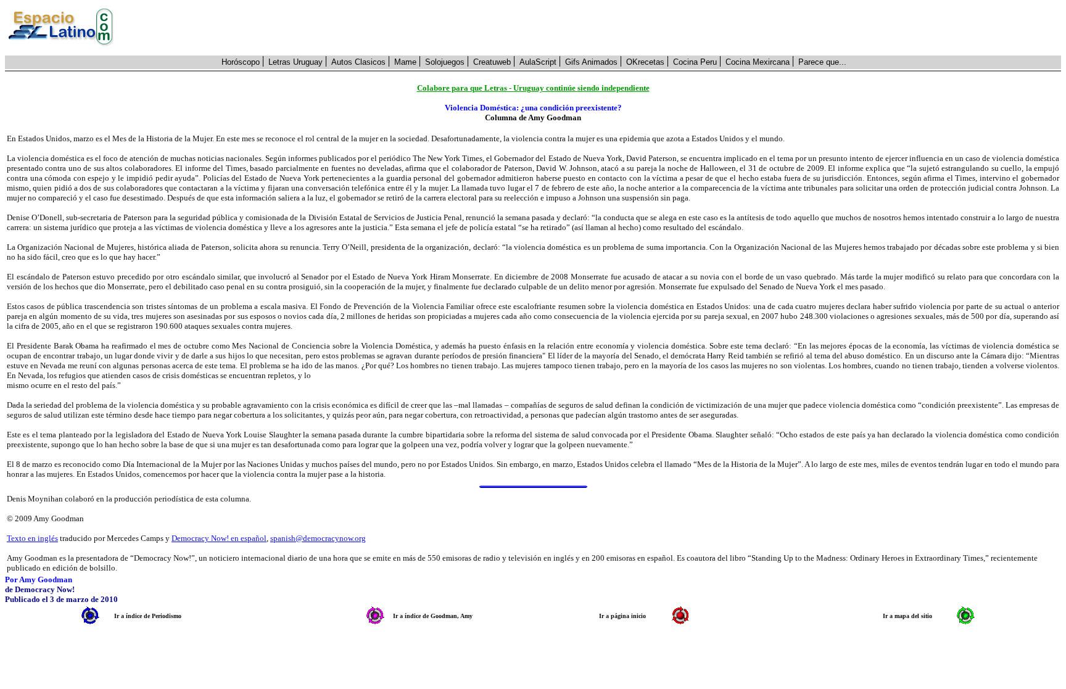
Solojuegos (445, 62)
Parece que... (822, 62)
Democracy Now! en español (218, 538)
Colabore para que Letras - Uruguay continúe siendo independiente (533, 88)
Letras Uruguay (295, 62)
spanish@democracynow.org (318, 538)
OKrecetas (645, 62)
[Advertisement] (594, 28)
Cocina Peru (695, 62)
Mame (405, 62)
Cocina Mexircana (757, 62)
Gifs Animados (591, 62)
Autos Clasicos (358, 62)
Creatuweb (492, 62)
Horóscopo (240, 62)
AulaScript (537, 62)
